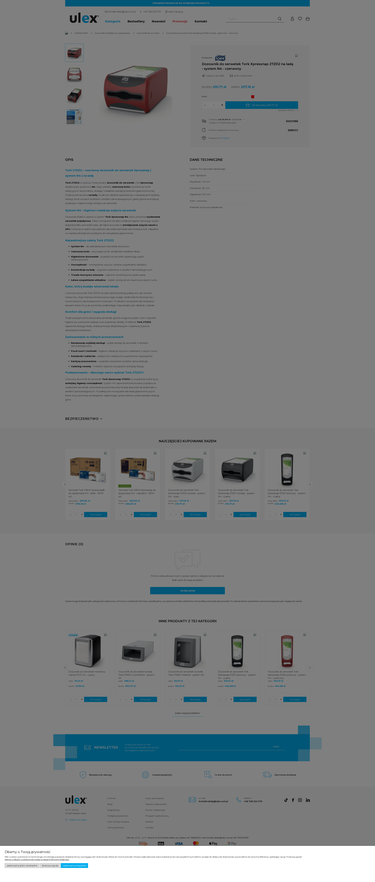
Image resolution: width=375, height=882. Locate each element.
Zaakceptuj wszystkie (74, 865)
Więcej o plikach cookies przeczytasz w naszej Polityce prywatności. (37, 859)
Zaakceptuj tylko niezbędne (22, 865)
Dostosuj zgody (50, 865)
